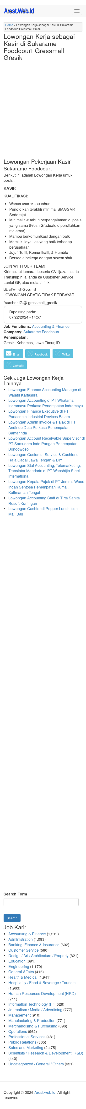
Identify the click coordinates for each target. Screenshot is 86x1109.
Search (12, 918)
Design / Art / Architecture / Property (38, 955)
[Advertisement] (43, 114)
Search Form (15, 894)
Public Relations (22, 1042)
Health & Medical (23, 977)
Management (19, 1015)
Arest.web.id (44, 1092)
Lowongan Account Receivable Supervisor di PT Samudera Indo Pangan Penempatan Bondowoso (46, 443)
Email (16, 354)
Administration (20, 939)
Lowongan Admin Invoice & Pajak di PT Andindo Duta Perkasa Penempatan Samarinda (42, 427)
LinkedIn (18, 365)
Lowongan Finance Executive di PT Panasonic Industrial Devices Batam (39, 413)
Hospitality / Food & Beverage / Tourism (41, 982)
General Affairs (21, 971)
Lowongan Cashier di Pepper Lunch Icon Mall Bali (43, 511)
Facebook (41, 354)
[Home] (19, 10)
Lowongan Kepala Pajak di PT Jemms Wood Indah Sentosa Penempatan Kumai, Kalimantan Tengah (46, 487)
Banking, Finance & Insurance (33, 944)
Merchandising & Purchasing (32, 1026)
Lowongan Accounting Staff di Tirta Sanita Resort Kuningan (44, 500)
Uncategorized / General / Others (36, 1064)
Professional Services (26, 1036)
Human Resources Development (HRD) (42, 993)
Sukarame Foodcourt (41, 331)
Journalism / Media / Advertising (35, 1009)
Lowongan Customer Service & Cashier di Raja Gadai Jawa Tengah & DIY (44, 457)
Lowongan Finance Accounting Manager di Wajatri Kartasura (44, 392)
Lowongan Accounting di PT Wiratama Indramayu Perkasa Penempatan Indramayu (45, 402)
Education (17, 961)
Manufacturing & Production (31, 1020)
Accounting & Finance (51, 326)
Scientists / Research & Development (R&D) (45, 1053)
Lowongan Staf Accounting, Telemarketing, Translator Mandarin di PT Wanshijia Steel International (44, 471)
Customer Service (23, 950)
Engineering (18, 966)
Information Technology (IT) (31, 1004)
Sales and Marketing (25, 1047)
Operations (17, 1031)
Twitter (65, 354)
